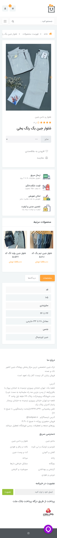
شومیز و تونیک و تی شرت (43, 447)
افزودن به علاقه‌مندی (35, 151)
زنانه (53, 458)
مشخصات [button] (47, 278)
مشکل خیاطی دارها (19, 463)
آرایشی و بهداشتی (46, 469)
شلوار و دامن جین (20, 441)
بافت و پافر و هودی (19, 447)
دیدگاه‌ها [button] (32, 278)
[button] (13, 8)
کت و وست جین (20, 452)
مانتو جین (50, 441)
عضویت (8, 492)
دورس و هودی (48, 475)
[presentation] (51, 77)
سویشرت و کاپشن (20, 469)
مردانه (25, 458)
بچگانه (52, 463)
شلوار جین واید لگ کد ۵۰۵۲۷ (15, 255)
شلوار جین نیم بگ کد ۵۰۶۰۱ (42, 255)
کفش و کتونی (48, 452)
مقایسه (41, 158)
